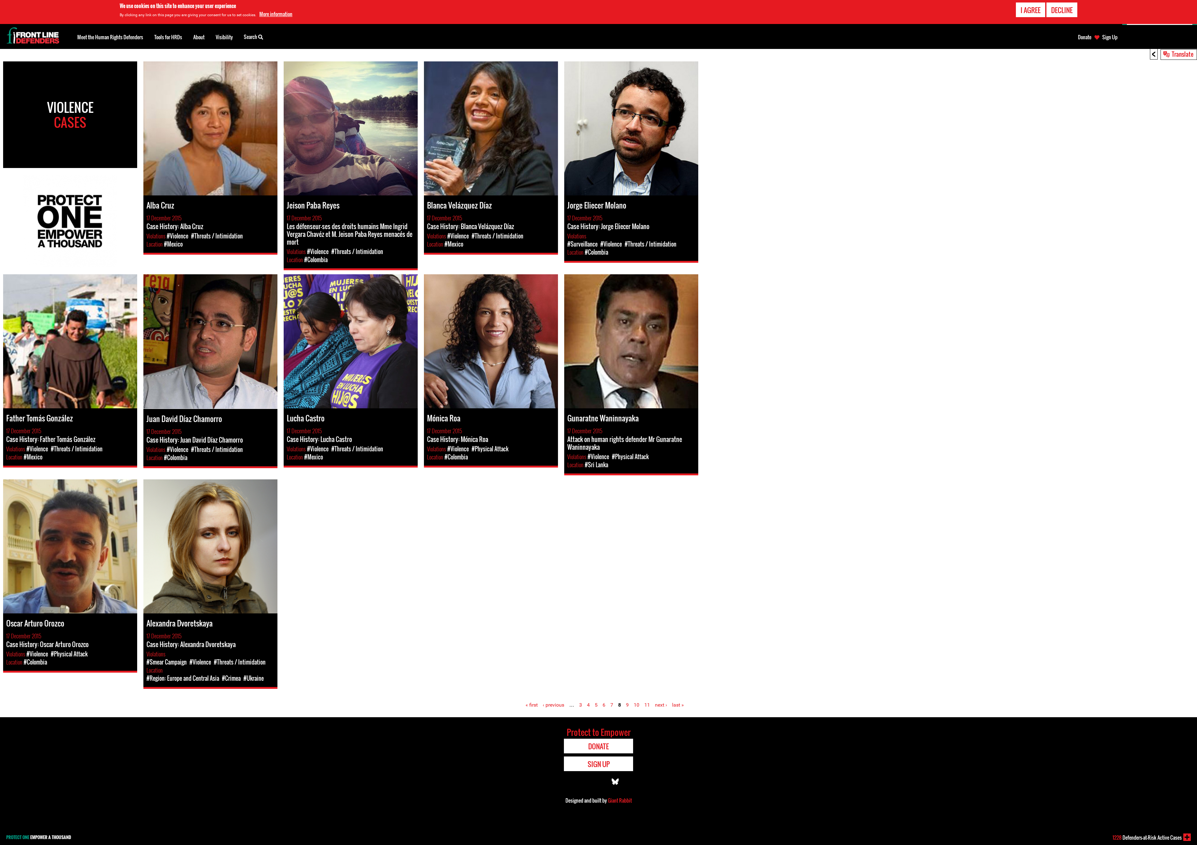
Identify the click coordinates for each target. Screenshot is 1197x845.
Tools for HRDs (168, 37)
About (198, 37)
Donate (1084, 37)
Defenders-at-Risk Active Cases (1147, 837)
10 (636, 705)
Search (251, 37)
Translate (1183, 54)
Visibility (224, 37)
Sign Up (1110, 37)
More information (275, 14)
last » (678, 705)
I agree (1031, 10)
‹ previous (553, 705)
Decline (1062, 10)
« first (532, 705)
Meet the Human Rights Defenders (110, 37)
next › (661, 705)
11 (647, 705)
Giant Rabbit (620, 800)
